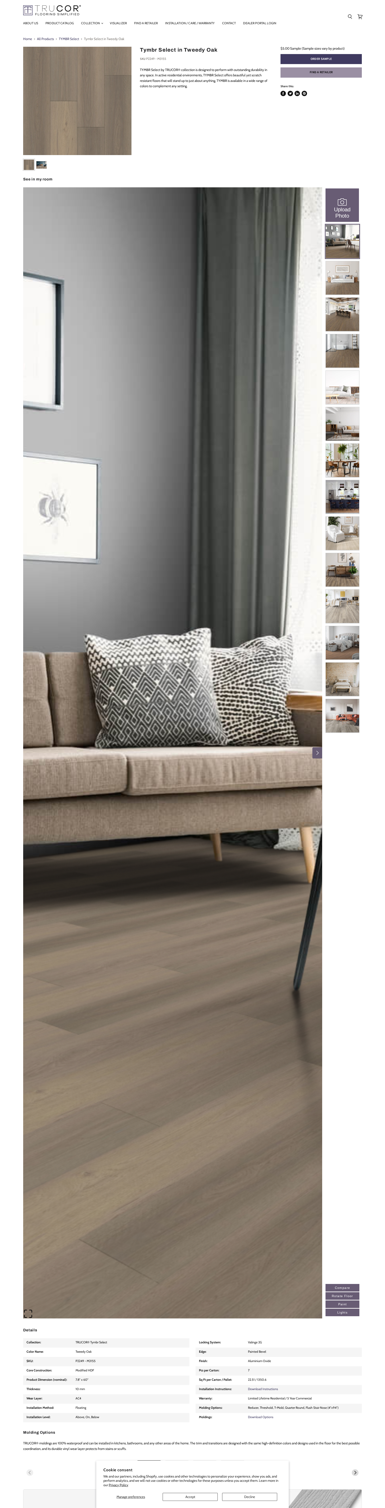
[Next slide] (355, 1472)
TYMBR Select (69, 39)
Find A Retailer (146, 23)
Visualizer (118, 23)
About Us (30, 23)
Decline (249, 1497)
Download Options (260, 1417)
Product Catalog (59, 23)
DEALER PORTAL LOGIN (259, 23)
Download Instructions (263, 1389)
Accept (190, 1497)
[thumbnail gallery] (29, 164)
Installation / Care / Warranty (190, 23)
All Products (45, 39)
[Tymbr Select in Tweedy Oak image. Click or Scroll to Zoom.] (77, 101)
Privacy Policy (118, 1485)
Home (27, 39)
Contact (229, 23)
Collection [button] (91, 23)
